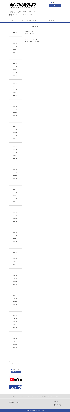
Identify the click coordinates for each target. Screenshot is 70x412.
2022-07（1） (16, 172)
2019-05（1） (16, 278)
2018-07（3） (16, 307)
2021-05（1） (16, 212)
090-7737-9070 (56, 2)
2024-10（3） (16, 95)
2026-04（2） (16, 43)
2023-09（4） (16, 132)
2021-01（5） (16, 224)
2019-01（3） (16, 290)
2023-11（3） (16, 126)
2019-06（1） (16, 275)
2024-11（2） (16, 92)
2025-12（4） (16, 55)
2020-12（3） (16, 227)
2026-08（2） (16, 32)
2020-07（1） (16, 238)
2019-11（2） (16, 261)
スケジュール (31, 20)
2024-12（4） (16, 89)
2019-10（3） (16, 264)
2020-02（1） (16, 252)
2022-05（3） (16, 178)
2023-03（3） (16, 149)
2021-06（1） (16, 209)
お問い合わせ (55, 20)
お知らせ (12, 20)
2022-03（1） (16, 184)
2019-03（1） (16, 284)
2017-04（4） (16, 350)
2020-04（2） (16, 247)
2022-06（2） (16, 175)
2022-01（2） (16, 189)
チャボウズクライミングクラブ (32, 410)
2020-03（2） (16, 249)
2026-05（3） (16, 40)
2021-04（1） (16, 215)
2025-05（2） (16, 75)
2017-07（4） (16, 341)
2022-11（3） (16, 161)
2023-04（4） (16, 146)
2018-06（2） (16, 310)
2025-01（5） (16, 86)
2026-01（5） (16, 52)
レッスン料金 (26, 20)
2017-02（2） (16, 355)
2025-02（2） (16, 83)
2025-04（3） (16, 78)
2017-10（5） (16, 332)
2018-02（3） (16, 321)
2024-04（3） (16, 112)
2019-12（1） (16, 258)
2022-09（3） (16, 166)
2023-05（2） (16, 143)
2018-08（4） (16, 304)
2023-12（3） (16, 123)
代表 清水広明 (49, 20)
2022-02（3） (16, 186)
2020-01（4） (16, 255)
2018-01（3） (16, 324)
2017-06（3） (16, 344)
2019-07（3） (16, 272)
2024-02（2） (16, 118)
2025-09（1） (16, 63)
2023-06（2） (16, 141)
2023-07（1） (16, 138)
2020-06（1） (16, 241)
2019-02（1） (16, 287)
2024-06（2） (16, 106)
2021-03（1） (16, 218)
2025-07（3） (16, 69)
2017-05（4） (16, 347)
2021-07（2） (16, 206)
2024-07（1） (16, 103)
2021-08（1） (16, 204)
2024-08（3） (16, 101)
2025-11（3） (16, 58)
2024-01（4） (16, 121)
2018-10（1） (16, 298)
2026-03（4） (16, 46)
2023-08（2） (16, 135)
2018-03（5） (16, 318)
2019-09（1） (16, 267)
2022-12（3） (16, 158)
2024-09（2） (16, 98)
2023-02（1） (16, 152)
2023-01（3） (16, 155)
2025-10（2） (16, 60)
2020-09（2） (16, 232)
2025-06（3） (16, 72)
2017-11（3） (16, 330)
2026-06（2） (16, 38)
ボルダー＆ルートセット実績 (40, 20)
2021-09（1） (16, 201)
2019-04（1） (16, 281)
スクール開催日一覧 (19, 20)
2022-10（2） (16, 164)
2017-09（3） (16, 335)
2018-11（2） (16, 295)
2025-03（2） (16, 80)
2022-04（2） (16, 181)
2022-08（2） (16, 169)
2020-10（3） (16, 229)
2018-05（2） (16, 312)
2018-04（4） (16, 315)
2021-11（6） (16, 195)
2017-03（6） (16, 353)
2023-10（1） (16, 129)
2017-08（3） (16, 338)
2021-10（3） (16, 198)
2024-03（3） (16, 115)
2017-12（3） (16, 327)
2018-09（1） (16, 301)
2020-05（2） (16, 244)
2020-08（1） (16, 235)
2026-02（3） (16, 49)
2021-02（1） (16, 221)
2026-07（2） (16, 35)
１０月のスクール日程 (30, 33)
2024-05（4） (16, 109)
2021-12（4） (16, 192)
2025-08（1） (16, 66)
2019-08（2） (16, 269)
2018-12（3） (16, 292)
